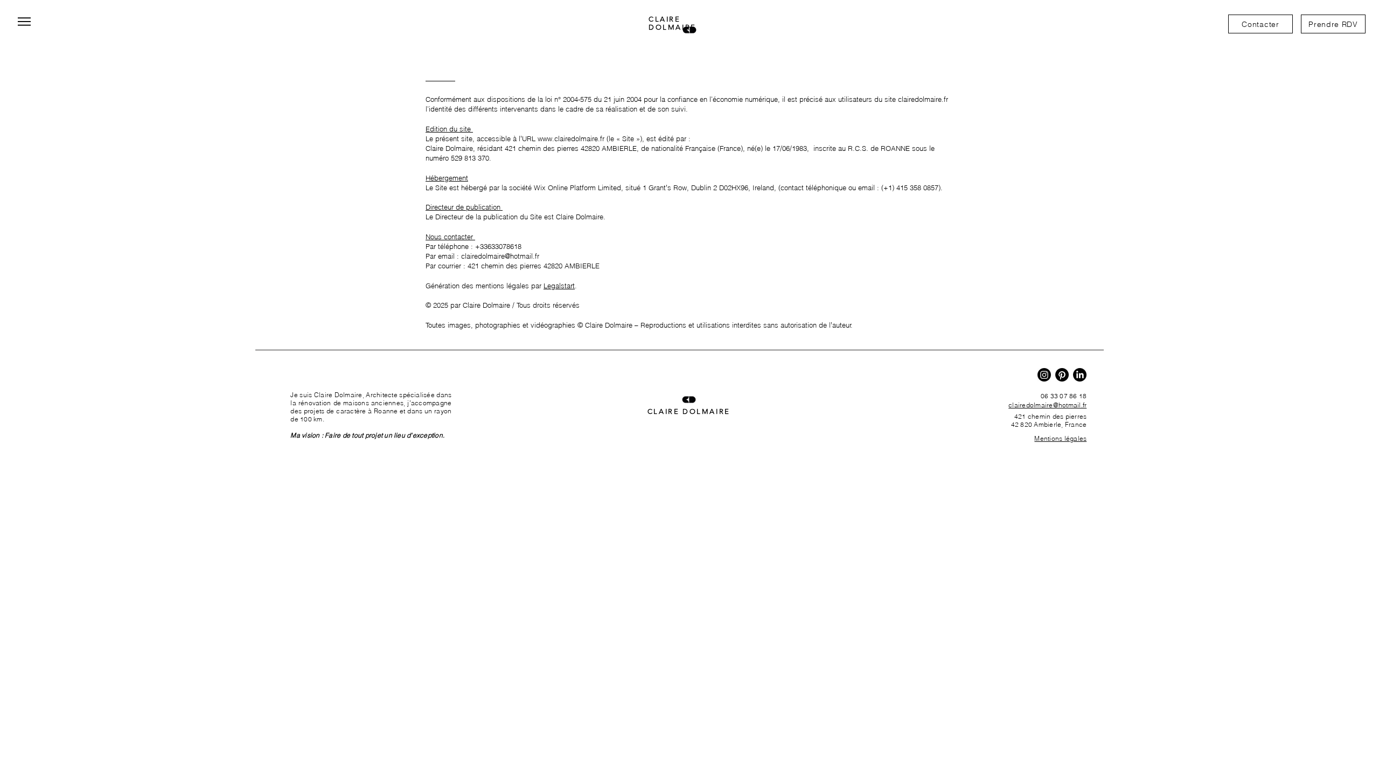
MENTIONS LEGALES (459, 69)
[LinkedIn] (1080, 375)
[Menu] (24, 21)
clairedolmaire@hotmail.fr (500, 256)
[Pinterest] (1062, 375)
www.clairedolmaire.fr (571, 138)
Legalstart (559, 285)
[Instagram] (1044, 375)
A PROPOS (304, 376)
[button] (1333, 24)
